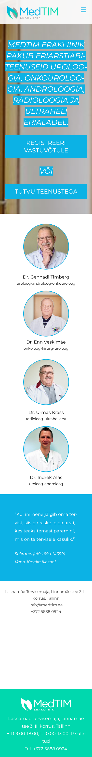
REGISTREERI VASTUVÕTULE (46, 146)
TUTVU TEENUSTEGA (46, 191)
